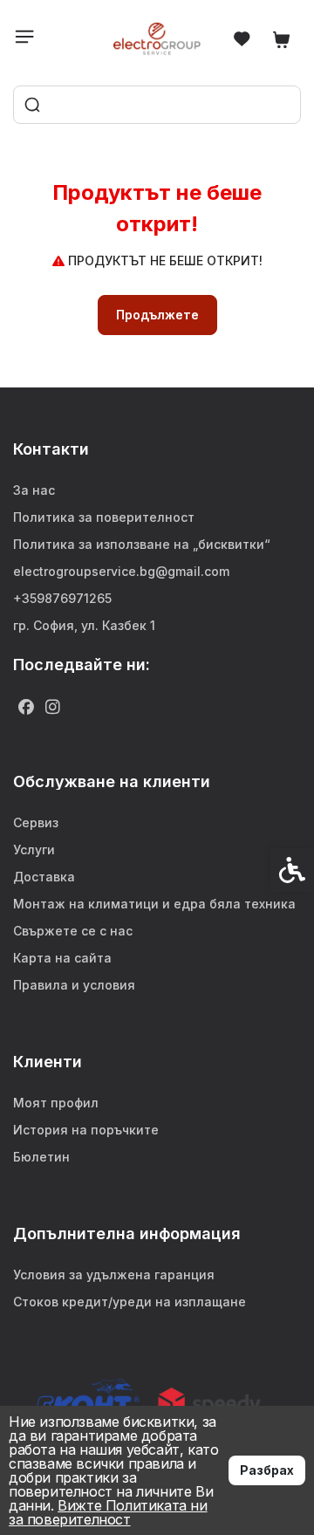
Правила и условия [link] (74, 984)
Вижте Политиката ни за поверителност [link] (108, 1512)
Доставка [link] (44, 876)
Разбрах (267, 1470)
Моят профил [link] (56, 1102)
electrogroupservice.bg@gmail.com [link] (121, 571)
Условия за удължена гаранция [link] (114, 1274)
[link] (157, 39)
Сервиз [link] (35, 822)
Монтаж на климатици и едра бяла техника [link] (154, 903)
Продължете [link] (157, 314)
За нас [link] (34, 490)
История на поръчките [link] (86, 1129)
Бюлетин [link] (41, 1156)
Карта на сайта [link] (62, 957)
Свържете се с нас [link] (73, 930)
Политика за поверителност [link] (104, 517)
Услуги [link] (34, 849)
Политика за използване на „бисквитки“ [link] (141, 544)
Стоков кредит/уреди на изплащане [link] (129, 1301)
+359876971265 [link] (62, 598)
